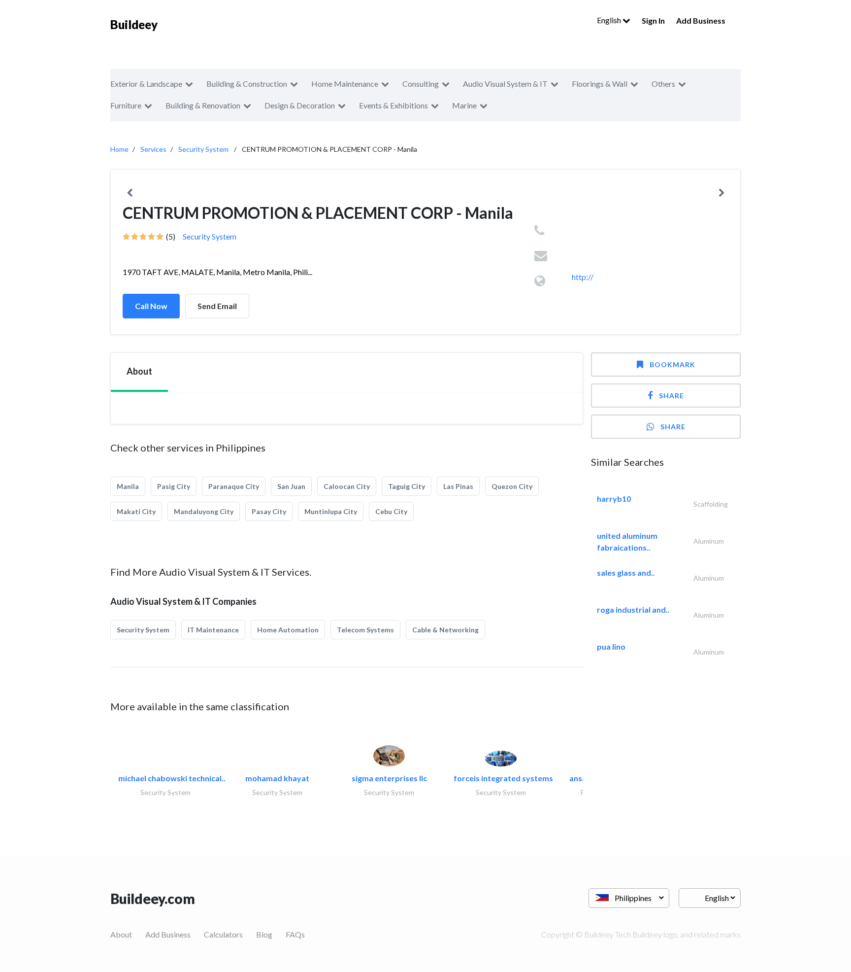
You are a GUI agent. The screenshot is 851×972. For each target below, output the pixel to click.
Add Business (700, 20)
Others (663, 83)
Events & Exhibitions (393, 105)
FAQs (295, 934)
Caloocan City (347, 486)
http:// (582, 276)
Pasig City (173, 486)
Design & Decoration (299, 105)
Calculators (223, 934)
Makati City (136, 511)
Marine (464, 105)
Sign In (653, 20)
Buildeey (134, 24)
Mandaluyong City (203, 511)
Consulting (420, 83)
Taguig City (406, 486)
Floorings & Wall (599, 83)
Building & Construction (246, 83)
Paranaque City (233, 486)
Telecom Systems (365, 629)
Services (153, 149)
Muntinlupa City (330, 511)
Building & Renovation (202, 105)
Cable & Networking (445, 629)
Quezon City (511, 486)
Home (119, 149)
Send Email (217, 306)
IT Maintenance (213, 629)
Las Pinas (458, 486)
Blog (264, 934)
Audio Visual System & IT (505, 83)
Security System (203, 149)
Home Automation (288, 629)
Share (671, 395)
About (121, 934)
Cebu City (391, 511)
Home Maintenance (344, 83)
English (609, 20)
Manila (128, 486)
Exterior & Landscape (146, 83)
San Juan (291, 486)
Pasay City (269, 511)
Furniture (125, 105)
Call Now (151, 306)
